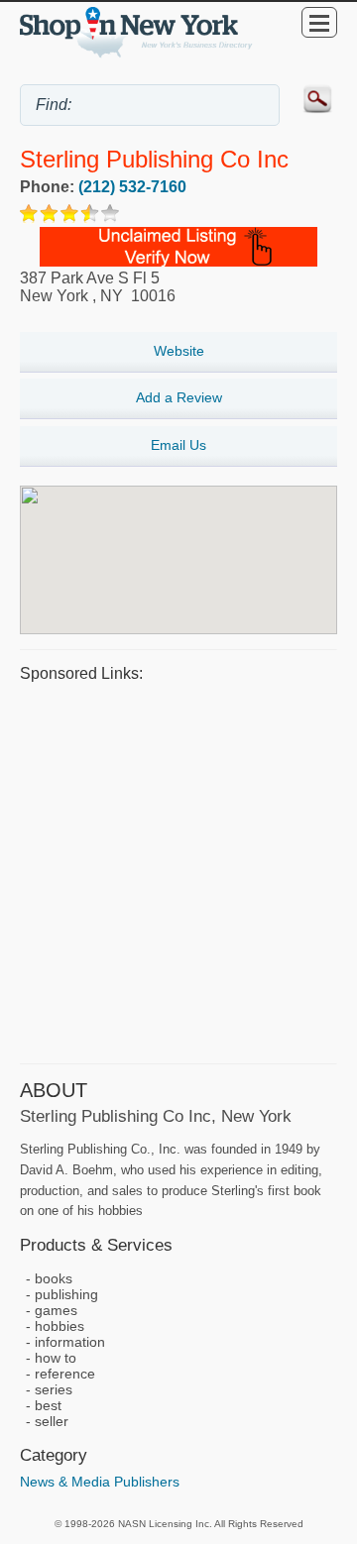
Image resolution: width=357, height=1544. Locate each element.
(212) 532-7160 (132, 186)
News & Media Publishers (99, 1481)
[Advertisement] (178, 870)
